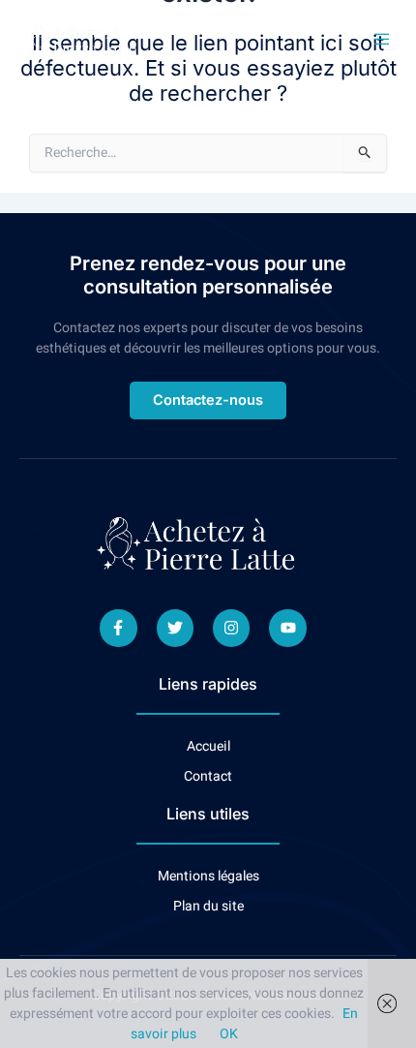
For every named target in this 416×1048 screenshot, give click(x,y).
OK (229, 1034)
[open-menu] (384, 39)
